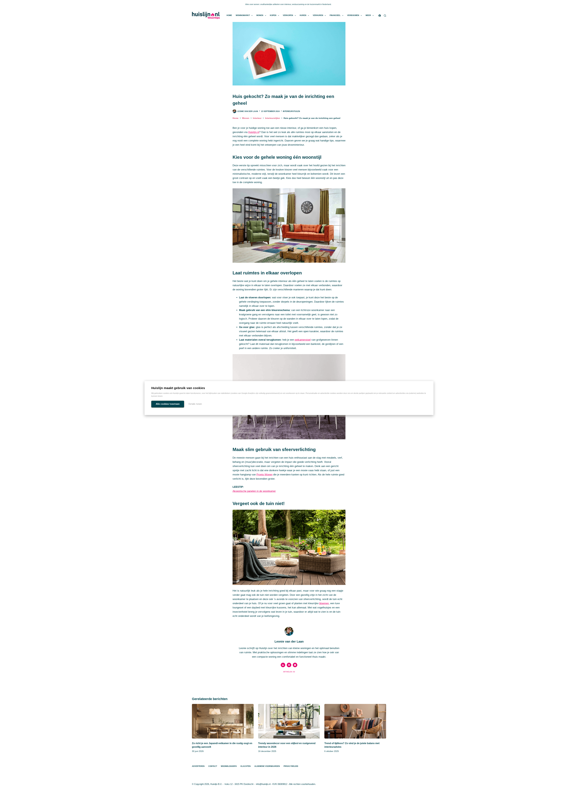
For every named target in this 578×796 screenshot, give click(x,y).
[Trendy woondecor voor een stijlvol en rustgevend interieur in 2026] (289, 721)
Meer (368, 15)
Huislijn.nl (253, 132)
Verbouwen (353, 15)
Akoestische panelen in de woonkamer (254, 491)
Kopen (273, 15)
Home (229, 15)
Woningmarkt (243, 15)
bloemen (324, 603)
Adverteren (198, 766)
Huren (303, 15)
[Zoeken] (385, 15)
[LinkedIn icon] (283, 665)
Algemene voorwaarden (267, 766)
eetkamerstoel (303, 339)
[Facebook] (380, 15)
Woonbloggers (229, 766)
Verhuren (318, 15)
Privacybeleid (291, 766)
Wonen (259, 15)
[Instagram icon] (295, 665)
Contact (212, 766)
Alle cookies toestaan (168, 404)
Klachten (246, 766)
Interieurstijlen (291, 111)
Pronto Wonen (264, 474)
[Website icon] (289, 665)
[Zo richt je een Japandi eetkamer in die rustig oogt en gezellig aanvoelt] (223, 721)
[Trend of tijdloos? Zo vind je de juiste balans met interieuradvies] (355, 721)
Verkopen (288, 15)
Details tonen (195, 404)
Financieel (335, 15)
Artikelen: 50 (289, 672)
